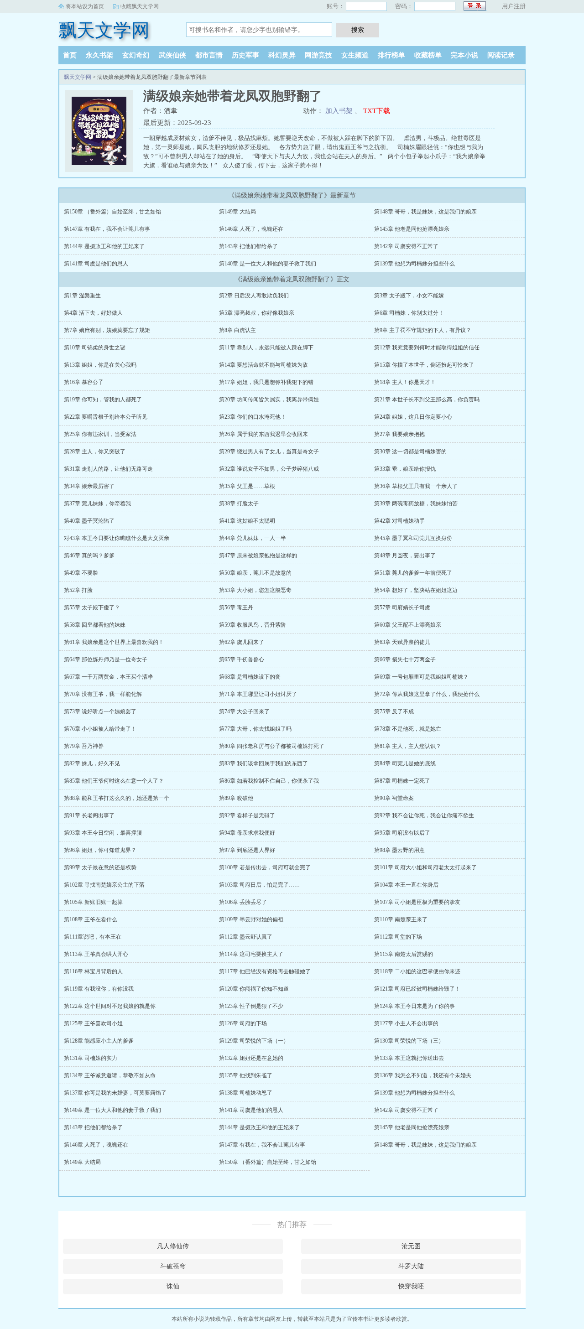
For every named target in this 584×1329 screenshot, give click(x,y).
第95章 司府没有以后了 (402, 833)
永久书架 (99, 55)
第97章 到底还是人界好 (247, 850)
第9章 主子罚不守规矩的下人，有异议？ (422, 330)
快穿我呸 (411, 1286)
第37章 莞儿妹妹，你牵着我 (97, 503)
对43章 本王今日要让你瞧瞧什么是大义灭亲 (116, 538)
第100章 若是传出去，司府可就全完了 (265, 867)
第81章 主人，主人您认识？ (407, 746)
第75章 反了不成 (394, 711)
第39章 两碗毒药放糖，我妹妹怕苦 (416, 503)
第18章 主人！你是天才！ (405, 382)
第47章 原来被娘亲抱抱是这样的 (258, 555)
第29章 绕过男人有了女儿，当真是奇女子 (269, 451)
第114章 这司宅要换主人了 (251, 954)
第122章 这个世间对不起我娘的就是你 (110, 1006)
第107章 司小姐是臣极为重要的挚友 (417, 902)
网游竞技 (318, 55)
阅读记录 (501, 55)
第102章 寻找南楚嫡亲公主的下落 (104, 885)
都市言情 (209, 55)
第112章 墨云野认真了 (245, 937)
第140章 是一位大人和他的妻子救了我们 (267, 263)
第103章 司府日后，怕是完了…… (259, 885)
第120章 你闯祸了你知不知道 (254, 989)
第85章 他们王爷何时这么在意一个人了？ (114, 781)
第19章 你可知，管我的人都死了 (103, 399)
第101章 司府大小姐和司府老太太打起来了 (425, 867)
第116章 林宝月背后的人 (93, 971)
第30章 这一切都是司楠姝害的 (410, 451)
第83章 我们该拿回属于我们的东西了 (263, 763)
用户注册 (514, 6)
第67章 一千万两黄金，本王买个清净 (108, 677)
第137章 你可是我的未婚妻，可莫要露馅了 (115, 1093)
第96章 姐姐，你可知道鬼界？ (100, 850)
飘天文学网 (104, 30)
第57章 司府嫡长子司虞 (402, 607)
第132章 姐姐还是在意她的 (251, 1058)
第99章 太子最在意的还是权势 (100, 867)
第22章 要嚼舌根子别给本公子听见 (105, 417)
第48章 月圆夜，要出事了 (405, 555)
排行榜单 (391, 55)
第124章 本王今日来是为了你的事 (414, 1006)
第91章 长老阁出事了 (89, 815)
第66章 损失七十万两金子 (405, 659)
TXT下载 (376, 110)
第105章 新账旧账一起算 (93, 902)
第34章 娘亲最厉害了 (89, 486)
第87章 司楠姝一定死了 (402, 781)
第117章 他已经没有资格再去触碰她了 (265, 971)
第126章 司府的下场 (243, 1023)
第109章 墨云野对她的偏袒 (251, 919)
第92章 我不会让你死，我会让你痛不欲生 (424, 815)
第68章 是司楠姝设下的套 (250, 677)
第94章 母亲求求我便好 (247, 833)
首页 (70, 55)
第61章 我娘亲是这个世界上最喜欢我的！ (114, 642)
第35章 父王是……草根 (247, 486)
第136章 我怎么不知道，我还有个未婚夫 (422, 1075)
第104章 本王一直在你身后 (406, 885)
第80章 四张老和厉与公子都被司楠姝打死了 (271, 746)
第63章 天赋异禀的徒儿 (402, 642)
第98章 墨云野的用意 (399, 850)
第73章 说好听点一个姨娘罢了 (100, 711)
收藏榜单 (428, 55)
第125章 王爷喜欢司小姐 (93, 1023)
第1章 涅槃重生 (82, 295)
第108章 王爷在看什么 (90, 919)
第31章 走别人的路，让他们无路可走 (108, 469)
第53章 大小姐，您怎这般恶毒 (255, 590)
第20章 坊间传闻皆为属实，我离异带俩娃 (269, 399)
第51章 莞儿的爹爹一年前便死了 (413, 573)
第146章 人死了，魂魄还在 (251, 229)
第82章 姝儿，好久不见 (92, 763)
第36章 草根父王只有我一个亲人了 (416, 486)
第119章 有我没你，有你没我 (99, 989)
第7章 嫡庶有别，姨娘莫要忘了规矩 (107, 330)
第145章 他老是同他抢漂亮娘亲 (411, 229)
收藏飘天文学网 (139, 6)
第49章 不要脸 (81, 573)
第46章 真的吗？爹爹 (89, 555)
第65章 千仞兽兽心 (241, 659)
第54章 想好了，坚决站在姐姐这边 (416, 590)
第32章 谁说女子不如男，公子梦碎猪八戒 (269, 469)
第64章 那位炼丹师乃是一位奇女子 (105, 659)
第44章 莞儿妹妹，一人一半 (252, 538)
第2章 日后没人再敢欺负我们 (254, 295)
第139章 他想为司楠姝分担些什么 (414, 263)
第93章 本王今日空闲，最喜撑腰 (103, 833)
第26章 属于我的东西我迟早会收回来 (263, 434)
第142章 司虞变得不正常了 (406, 246)
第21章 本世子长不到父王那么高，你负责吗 (427, 399)
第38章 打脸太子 (239, 503)
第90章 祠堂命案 (394, 798)
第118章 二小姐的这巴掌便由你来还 (417, 971)
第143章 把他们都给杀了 (248, 246)
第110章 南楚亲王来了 (401, 919)
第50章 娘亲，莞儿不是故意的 (255, 573)
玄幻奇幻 (136, 55)
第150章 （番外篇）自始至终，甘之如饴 (112, 211)
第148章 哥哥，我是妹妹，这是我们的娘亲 (425, 211)
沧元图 (411, 1246)
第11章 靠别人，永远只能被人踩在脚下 (266, 347)
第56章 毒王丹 (236, 607)
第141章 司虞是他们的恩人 (96, 263)
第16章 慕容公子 (84, 382)
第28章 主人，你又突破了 (94, 451)
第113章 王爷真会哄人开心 (96, 954)
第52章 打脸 (78, 590)
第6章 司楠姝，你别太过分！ (409, 313)
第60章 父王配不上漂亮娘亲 (407, 625)
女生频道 (355, 55)
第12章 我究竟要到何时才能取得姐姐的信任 (427, 347)
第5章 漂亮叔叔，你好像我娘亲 (256, 313)
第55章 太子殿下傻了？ (92, 607)
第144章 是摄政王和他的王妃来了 (104, 246)
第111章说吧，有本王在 (92, 937)
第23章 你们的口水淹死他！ (252, 417)
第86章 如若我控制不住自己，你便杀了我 (269, 781)
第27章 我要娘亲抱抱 (399, 434)
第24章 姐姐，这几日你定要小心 (413, 417)
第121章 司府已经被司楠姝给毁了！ (417, 989)
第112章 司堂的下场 (398, 937)
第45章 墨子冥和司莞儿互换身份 (413, 538)
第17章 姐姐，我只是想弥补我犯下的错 (266, 382)
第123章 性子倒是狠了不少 (251, 1006)
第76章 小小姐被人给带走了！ (100, 729)
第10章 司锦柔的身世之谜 (94, 347)
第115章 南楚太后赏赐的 (403, 954)
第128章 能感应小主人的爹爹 (99, 1041)
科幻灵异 (282, 55)
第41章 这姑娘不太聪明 (247, 521)
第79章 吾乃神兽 (84, 746)
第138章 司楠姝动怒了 (245, 1093)
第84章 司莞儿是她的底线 (405, 763)
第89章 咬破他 (236, 798)
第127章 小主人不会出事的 (406, 1023)
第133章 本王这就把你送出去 (409, 1058)
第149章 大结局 (237, 211)
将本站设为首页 (85, 6)
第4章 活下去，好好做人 (93, 313)
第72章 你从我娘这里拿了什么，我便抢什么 (427, 694)
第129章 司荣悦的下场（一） (254, 1041)
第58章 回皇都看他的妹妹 (94, 625)
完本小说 (464, 55)
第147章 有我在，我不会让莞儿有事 (107, 229)
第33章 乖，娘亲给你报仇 (405, 469)
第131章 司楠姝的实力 (90, 1058)
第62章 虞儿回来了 (241, 642)
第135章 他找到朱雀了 (245, 1075)
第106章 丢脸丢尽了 (243, 902)
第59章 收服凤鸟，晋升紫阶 (252, 625)
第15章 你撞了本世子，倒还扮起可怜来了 (424, 365)
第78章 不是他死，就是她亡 (407, 729)
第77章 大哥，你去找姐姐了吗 (255, 729)
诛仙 (173, 1286)
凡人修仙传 (173, 1246)
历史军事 (245, 55)
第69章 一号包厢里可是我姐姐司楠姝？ (421, 677)
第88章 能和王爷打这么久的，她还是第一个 (116, 798)
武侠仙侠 (172, 55)
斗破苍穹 (173, 1266)
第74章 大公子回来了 (244, 711)
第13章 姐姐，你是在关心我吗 (100, 365)
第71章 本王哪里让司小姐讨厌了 (258, 694)
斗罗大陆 (411, 1266)
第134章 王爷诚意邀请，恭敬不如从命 (110, 1075)
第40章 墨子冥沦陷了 (89, 521)
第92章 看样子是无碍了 (247, 815)
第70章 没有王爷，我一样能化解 (103, 694)
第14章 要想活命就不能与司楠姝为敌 (263, 365)
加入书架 (339, 110)
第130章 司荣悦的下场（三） (409, 1041)
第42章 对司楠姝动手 (399, 521)
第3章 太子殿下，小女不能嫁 (409, 295)
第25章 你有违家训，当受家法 (100, 434)
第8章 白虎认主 (237, 330)
